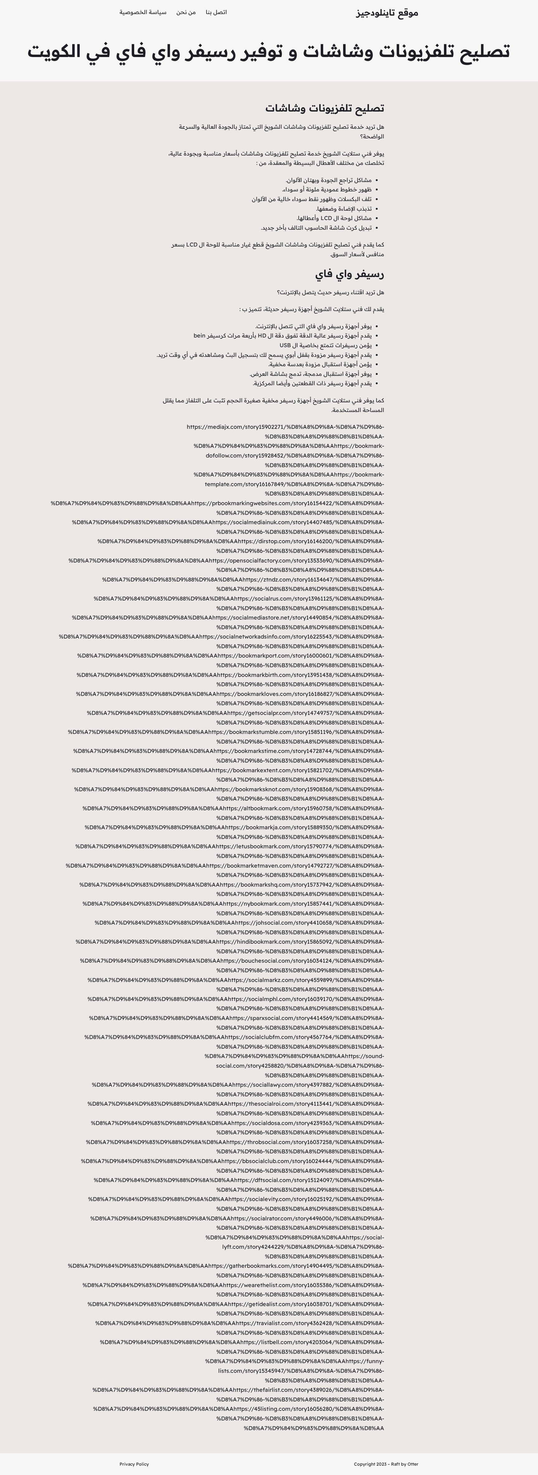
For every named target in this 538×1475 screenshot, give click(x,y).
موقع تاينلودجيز (387, 12)
